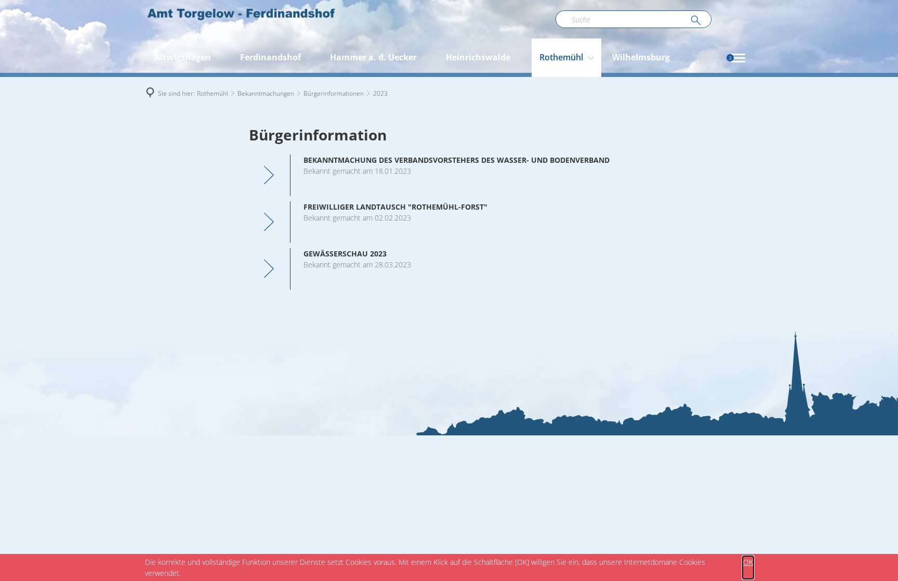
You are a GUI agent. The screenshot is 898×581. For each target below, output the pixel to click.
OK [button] (748, 562)
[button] (738, 58)
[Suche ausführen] (696, 21)
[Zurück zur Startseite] (241, 19)
